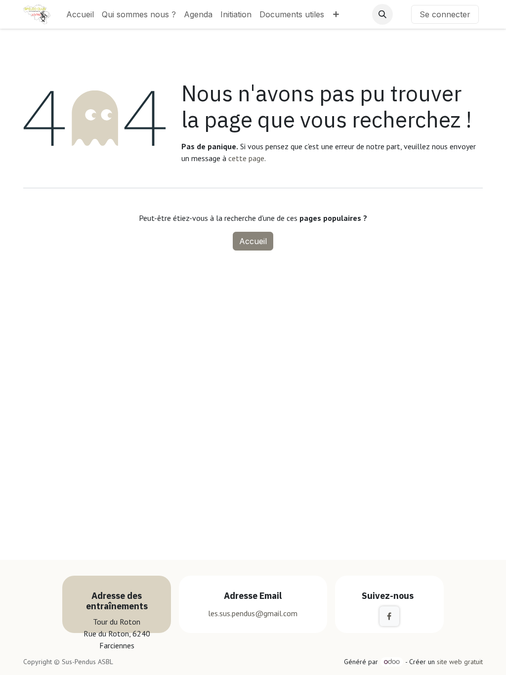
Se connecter (445, 14)
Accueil (253, 241)
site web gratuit (460, 661)
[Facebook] (389, 616)
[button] (382, 14)
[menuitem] (80, 14)
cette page (246, 158)
